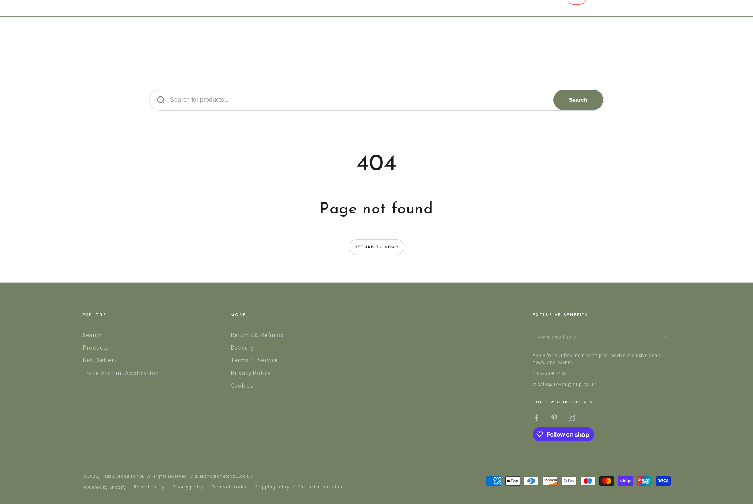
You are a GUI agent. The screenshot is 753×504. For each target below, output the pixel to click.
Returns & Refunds (257, 335)
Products (95, 347)
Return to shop (376, 246)
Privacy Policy (251, 373)
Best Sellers (99, 360)
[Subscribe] (666, 337)
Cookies (242, 385)
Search (578, 100)
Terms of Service (254, 360)
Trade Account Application (120, 373)
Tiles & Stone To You (123, 476)
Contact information (321, 487)
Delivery (242, 347)
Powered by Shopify (104, 487)
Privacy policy (188, 487)
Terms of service (229, 487)
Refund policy (149, 487)
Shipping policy (272, 487)
